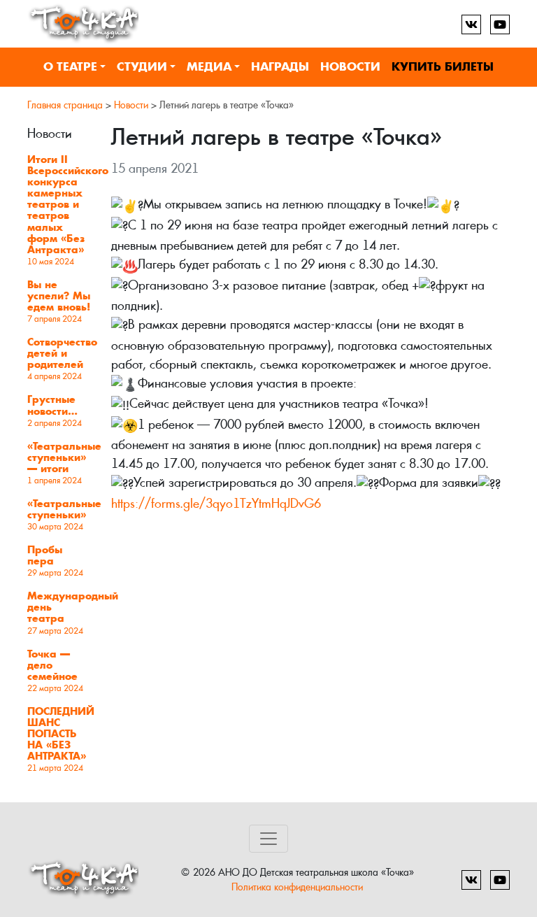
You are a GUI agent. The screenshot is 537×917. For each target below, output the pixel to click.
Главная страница (65, 105)
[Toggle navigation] (268, 839)
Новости (350, 66)
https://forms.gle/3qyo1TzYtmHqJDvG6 (216, 503)
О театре (70, 66)
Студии (142, 66)
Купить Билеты (443, 66)
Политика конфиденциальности (297, 886)
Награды (280, 66)
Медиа (209, 66)
